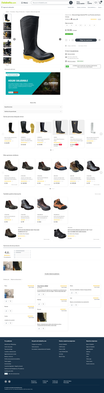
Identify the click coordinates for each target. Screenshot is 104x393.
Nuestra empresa (90, 363)
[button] (52, 2)
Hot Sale (61, 354)
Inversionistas (7, 363)
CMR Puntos (62, 346)
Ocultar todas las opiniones (52, 274)
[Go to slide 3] (52, 188)
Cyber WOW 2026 (63, 351)
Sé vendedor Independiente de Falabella (41, 349)
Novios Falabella (63, 344)
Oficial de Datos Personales (67, 381)
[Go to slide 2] (51, 188)
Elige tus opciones (86, 40)
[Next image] (60, 39)
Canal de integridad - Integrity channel (13, 366)
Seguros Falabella (90, 346)
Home (7, 11)
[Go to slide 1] (50, 188)
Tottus (87, 354)
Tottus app (88, 359)
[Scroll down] (7, 64)
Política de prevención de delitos (12, 359)
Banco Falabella (90, 344)
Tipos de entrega (8, 349)
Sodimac (88, 351)
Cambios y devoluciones (10, 351)
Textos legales (7, 361)
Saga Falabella (89, 349)
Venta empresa (35, 346)
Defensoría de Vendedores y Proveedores (14, 368)
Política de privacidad (55, 381)
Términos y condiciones (34, 381)
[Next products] (101, 134)
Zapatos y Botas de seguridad (33, 11)
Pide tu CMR (62, 349)
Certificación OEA (8, 371)
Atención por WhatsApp (10, 344)
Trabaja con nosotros (37, 344)
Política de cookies (45, 381)
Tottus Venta (89, 361)
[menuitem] (70, 7)
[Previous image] (14, 39)
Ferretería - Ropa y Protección (17, 11)
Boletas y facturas (8, 356)
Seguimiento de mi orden (10, 354)
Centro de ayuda (8, 346)
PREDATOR (68, 15)
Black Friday (62, 356)
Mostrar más (33, 102)
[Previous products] (3, 134)
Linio (87, 356)
